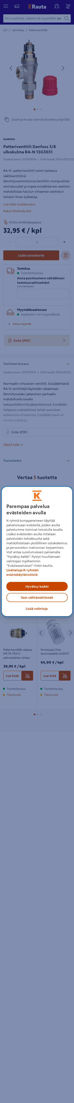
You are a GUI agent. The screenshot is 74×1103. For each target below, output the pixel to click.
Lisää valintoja (37, 608)
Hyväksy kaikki (37, 586)
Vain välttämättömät (37, 597)
